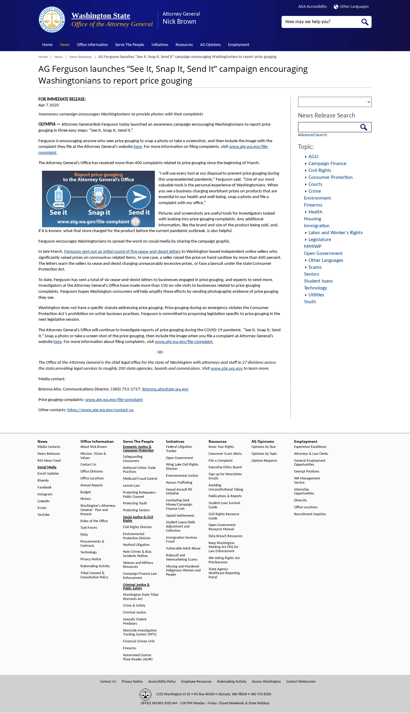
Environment (317, 198)
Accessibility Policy (162, 682)
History (85, 499)
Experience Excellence (310, 447)
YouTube (44, 515)
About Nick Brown (93, 447)
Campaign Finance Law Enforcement (140, 576)
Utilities (316, 295)
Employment (238, 45)
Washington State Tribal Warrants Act (140, 597)
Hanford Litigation (136, 545)
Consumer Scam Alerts (225, 454)
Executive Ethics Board (225, 467)
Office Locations (92, 478)
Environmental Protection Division (136, 536)
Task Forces (88, 528)
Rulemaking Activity (95, 566)
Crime (315, 191)
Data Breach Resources (226, 536)
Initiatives (160, 45)
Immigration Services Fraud (181, 540)
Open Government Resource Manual (222, 527)
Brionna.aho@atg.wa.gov (165, 389)
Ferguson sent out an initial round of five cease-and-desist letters (122, 251)
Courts (315, 184)
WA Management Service (307, 481)
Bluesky (43, 480)
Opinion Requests (264, 461)
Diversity (300, 500)
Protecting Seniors (136, 510)
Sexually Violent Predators (134, 622)
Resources (184, 45)
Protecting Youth (135, 503)
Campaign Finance (327, 163)
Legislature (320, 239)
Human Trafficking (179, 483)
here (138, 147)
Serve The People (129, 45)
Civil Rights (320, 170)
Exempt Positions (306, 471)
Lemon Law (131, 486)
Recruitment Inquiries (310, 514)
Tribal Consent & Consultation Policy (94, 575)
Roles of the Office (94, 521)
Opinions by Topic (264, 454)
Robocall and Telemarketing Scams (181, 558)
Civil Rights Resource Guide (224, 516)
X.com (42, 508)
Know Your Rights (221, 447)
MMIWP (312, 246)
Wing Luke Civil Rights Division (182, 467)
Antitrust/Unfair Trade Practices (139, 470)
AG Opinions (210, 45)
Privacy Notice (90, 559)
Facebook (44, 487)
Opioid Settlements (180, 516)
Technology (315, 288)
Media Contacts (49, 447)
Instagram (45, 494)
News (64, 45)
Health (315, 212)
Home (47, 45)
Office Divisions (91, 471)
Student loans (318, 281)
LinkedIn (44, 501)
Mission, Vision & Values (93, 456)
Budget (85, 492)
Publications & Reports (225, 496)
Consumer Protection (331, 177)
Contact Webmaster (301, 682)
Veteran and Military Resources (138, 565)
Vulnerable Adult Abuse (183, 548)
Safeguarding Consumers (133, 459)
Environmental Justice (182, 476)
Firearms (313, 205)
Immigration (317, 225)
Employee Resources (196, 682)
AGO (313, 156)
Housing (312, 219)
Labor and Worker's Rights (336, 232)
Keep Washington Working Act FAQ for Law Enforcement (223, 547)
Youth (310, 301)
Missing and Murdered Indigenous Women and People (183, 571)
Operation (305, 157)
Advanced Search (312, 135)
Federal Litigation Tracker (179, 449)
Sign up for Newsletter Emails (225, 476)
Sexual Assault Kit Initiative (179, 492)
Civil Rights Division (137, 527)
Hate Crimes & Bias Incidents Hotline (137, 554)
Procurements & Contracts (92, 544)
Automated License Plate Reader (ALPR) (138, 657)
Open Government (323, 253)
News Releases (80, 57)
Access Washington (266, 682)
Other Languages (354, 7)
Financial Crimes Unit (139, 641)
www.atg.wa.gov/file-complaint (184, 342)
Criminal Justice (134, 612)
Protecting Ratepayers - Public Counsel (140, 495)
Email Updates (48, 474)
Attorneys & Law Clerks (311, 454)
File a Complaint (221, 461)
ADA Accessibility (312, 7)
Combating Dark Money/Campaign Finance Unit (179, 505)
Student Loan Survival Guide (224, 505)
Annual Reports (91, 485)
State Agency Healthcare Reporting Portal (224, 574)
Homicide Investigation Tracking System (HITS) (140, 633)
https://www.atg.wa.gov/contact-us (100, 410)
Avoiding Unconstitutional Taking (226, 487)
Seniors (311, 274)
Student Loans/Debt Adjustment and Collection (180, 527)
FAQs (84, 535)
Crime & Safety (134, 605)
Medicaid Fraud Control (140, 479)
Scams (315, 267)
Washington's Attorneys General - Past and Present (98, 510)
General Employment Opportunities (309, 463)
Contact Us (88, 465)
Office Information (92, 45)
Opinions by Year (264, 447)
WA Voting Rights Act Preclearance (224, 560)
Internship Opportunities (304, 492)
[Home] (51, 19)
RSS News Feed (49, 461)
